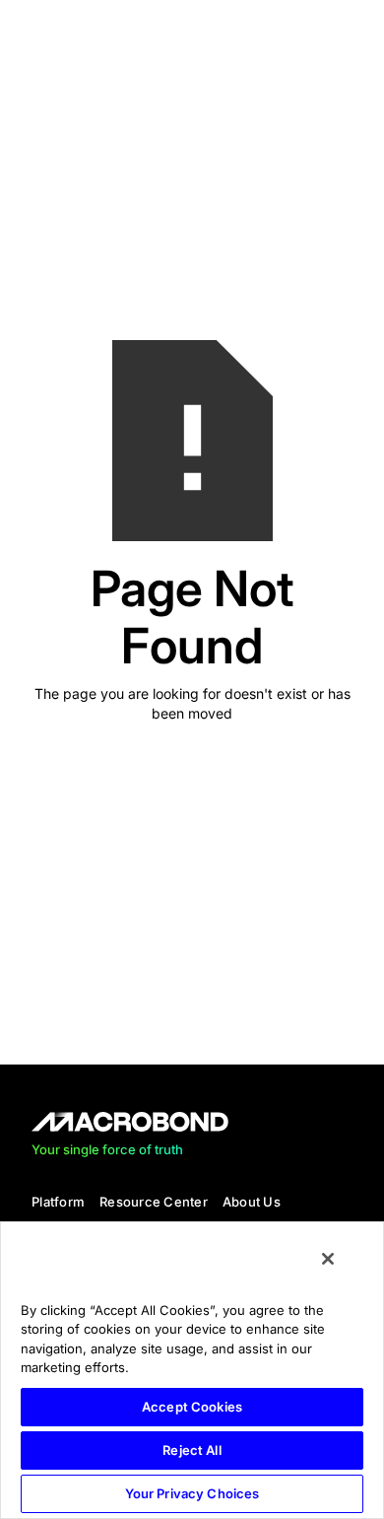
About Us (252, 1201)
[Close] (328, 1258)
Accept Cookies (192, 1407)
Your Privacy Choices (192, 1493)
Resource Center (153, 1201)
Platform (58, 1201)
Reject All (191, 1450)
